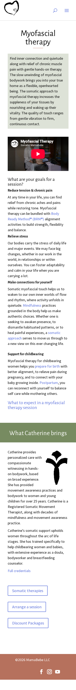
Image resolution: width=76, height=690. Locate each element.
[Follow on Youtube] (57, 672)
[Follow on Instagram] (49, 672)
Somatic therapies (27, 590)
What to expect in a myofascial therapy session (36, 405)
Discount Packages (28, 622)
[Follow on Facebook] (41, 672)
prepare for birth (47, 366)
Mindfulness (32, 305)
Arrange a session (27, 606)
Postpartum (49, 382)
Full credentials (19, 570)
